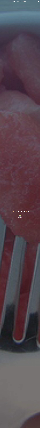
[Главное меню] (38, 1)
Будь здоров (20, 209)
